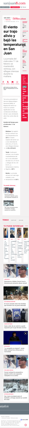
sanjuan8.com (3, 420)
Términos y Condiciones (5, 416)
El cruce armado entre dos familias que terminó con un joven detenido (15, 304)
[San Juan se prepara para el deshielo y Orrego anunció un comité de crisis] (9, 203)
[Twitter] (8, 82)
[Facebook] (3, 82)
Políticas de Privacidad (6, 418)
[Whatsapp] (17, 82)
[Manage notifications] (26, 425)
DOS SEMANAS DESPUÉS (25, 50)
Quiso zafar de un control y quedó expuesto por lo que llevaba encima (15, 327)
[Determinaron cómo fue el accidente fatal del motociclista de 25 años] (25, 237)
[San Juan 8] (4, 408)
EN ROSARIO (7, 346)
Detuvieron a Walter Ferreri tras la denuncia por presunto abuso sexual (15, 282)
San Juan (21, 220)
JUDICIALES (25, 31)
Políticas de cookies (14, 418)
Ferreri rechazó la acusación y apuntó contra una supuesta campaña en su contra (11, 196)
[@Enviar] (12, 82)
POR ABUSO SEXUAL (24, 61)
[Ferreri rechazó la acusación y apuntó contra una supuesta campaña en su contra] (9, 190)
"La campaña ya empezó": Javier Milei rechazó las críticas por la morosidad (14, 349)
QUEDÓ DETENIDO (8, 323)
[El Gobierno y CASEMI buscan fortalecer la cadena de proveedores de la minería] (19, 237)
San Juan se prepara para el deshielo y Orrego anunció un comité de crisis (11, 209)
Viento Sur (13, 220)
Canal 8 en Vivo (15, 7)
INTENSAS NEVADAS (25, 22)
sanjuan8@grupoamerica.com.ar (11, 424)
